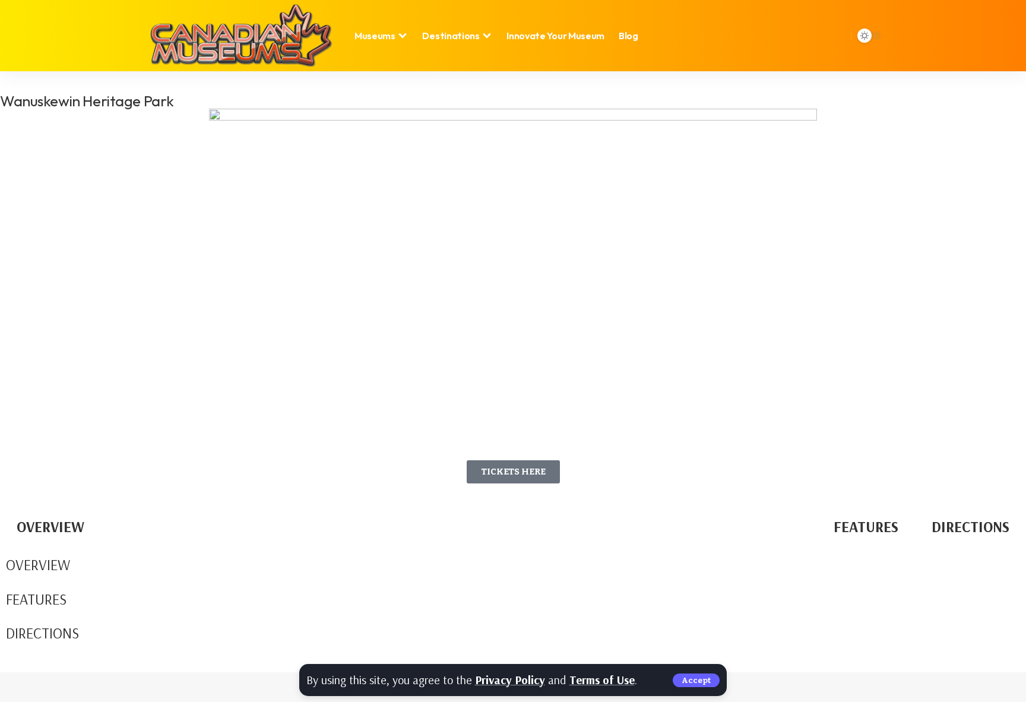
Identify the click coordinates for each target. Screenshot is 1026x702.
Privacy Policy (510, 679)
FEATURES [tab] (866, 526)
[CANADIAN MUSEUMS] (240, 35)
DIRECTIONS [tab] (970, 526)
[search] (837, 35)
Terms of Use (602, 679)
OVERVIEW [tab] (50, 526)
